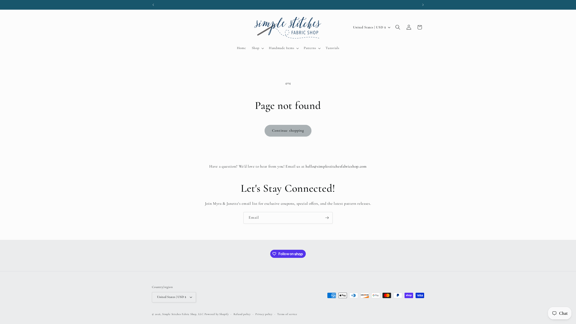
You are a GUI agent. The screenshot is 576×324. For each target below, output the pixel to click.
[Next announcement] (423, 4)
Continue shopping (288, 130)
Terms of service (287, 314)
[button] (257, 48)
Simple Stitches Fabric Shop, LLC (183, 314)
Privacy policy (263, 314)
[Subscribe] (327, 218)
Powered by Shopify (217, 314)
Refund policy (242, 314)
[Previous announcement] (153, 4)
